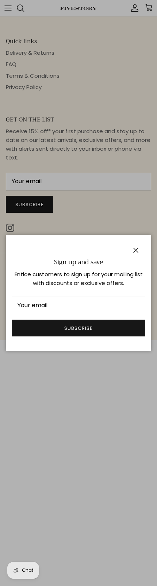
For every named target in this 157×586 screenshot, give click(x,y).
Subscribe (78, 328)
